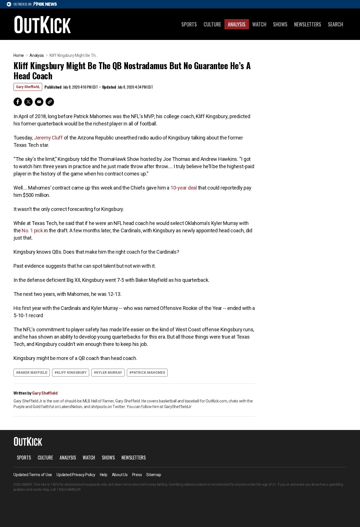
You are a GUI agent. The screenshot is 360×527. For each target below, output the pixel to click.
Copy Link (50, 102)
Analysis (237, 24)
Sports (189, 24)
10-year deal (183, 188)
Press (137, 474)
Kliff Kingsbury (72, 373)
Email (39, 102)
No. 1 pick (32, 230)
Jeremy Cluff (48, 138)
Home (19, 55)
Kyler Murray (109, 373)
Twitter (28, 102)
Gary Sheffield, (28, 87)
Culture (212, 24)
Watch (259, 24)
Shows (280, 24)
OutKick (43, 24)
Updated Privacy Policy (76, 474)
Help (103, 474)
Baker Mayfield (32, 373)
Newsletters (307, 24)
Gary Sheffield (45, 393)
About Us (120, 474)
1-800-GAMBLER (69, 490)
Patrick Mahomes (148, 373)
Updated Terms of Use (33, 474)
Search (335, 24)
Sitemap (153, 474)
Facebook (18, 102)
